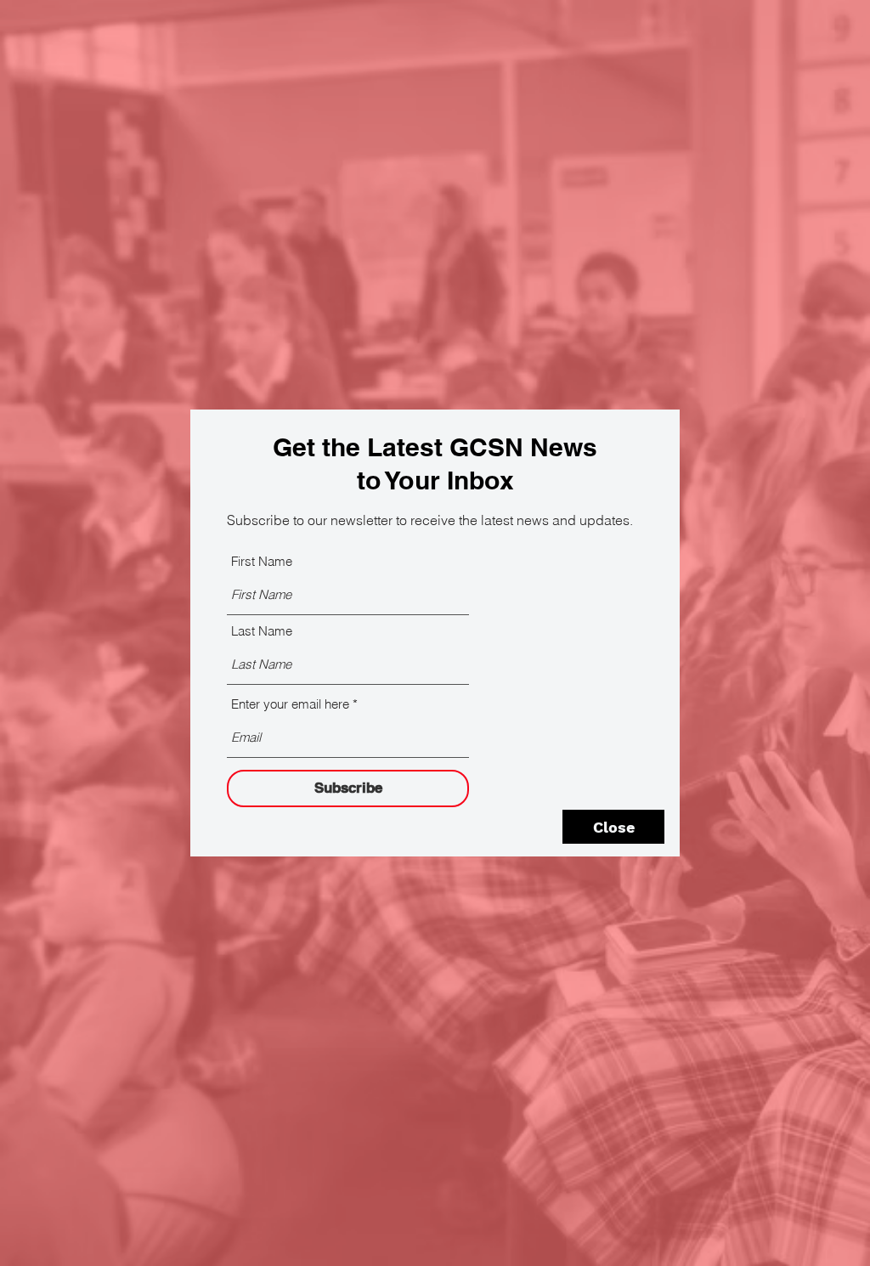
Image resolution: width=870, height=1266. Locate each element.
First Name (261, 561)
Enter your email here (290, 704)
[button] (613, 827)
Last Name (261, 631)
